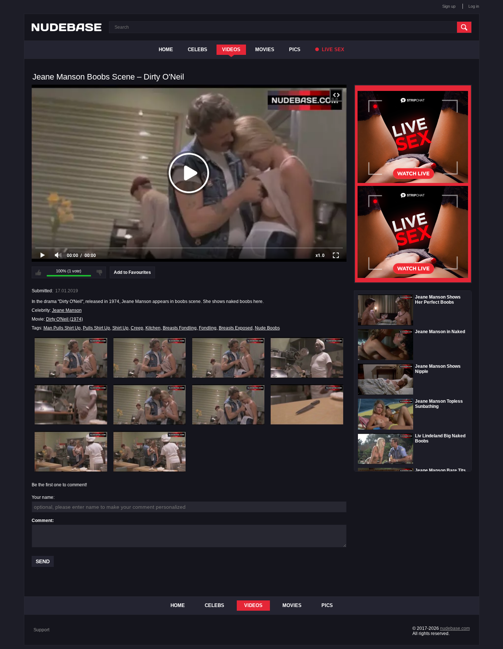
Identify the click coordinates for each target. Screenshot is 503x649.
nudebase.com (455, 628)
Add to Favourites (132, 272)
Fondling (208, 328)
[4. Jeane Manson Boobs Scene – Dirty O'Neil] (307, 357)
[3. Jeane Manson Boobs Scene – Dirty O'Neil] (228, 357)
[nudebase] (67, 27)
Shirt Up (120, 328)
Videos (231, 49)
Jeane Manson (67, 310)
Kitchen (153, 328)
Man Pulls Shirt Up (62, 328)
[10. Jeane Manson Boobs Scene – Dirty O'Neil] (149, 451)
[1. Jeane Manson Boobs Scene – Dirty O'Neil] (71, 357)
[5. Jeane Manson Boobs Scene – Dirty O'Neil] (71, 404)
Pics (294, 49)
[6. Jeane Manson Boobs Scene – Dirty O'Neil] (149, 404)
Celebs (197, 49)
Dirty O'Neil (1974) (64, 319)
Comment (42, 520)
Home (166, 49)
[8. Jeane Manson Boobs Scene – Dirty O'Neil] (307, 404)
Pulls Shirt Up (96, 328)
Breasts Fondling (180, 328)
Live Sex (332, 49)
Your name (42, 497)
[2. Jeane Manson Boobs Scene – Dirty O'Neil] (149, 357)
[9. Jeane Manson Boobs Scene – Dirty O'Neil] (71, 451)
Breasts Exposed (236, 328)
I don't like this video (99, 272)
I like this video (38, 272)
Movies (264, 49)
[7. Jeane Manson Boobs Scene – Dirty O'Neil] (228, 404)
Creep (137, 328)
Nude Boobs (267, 328)
